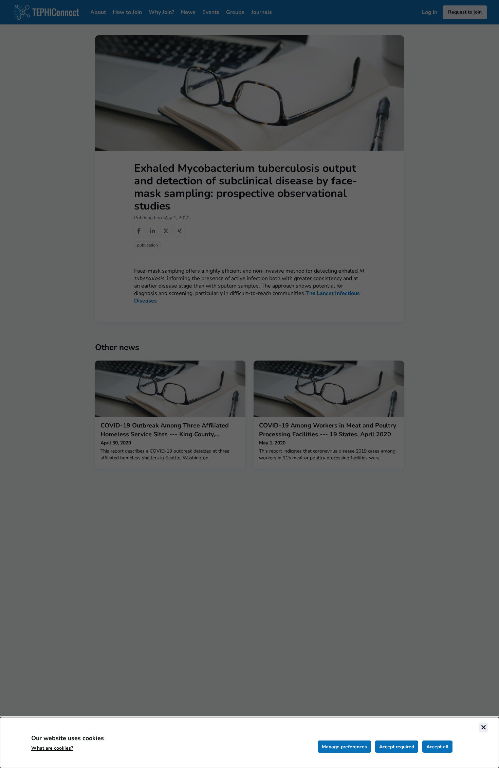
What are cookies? (52, 748)
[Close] (483, 727)
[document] (249, 742)
